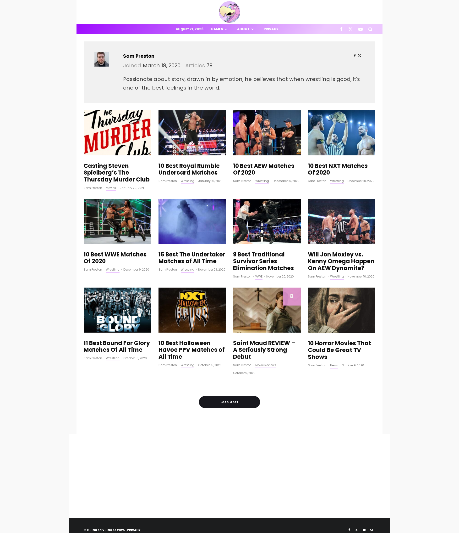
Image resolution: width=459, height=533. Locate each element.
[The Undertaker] (192, 221)
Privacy (271, 29)
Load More (229, 402)
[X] (350, 29)
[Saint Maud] (267, 310)
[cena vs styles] (192, 132)
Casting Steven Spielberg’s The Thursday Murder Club (117, 173)
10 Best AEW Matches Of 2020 (263, 169)
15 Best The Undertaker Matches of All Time (191, 258)
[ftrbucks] (267, 132)
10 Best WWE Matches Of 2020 (115, 258)
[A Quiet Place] (342, 310)
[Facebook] (341, 29)
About (243, 29)
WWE (258, 276)
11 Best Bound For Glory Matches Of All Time (117, 347)
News (334, 365)
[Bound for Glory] (117, 310)
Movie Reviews (265, 365)
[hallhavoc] (192, 310)
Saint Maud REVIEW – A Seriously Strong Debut (264, 350)
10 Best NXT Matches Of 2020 (338, 169)
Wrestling (187, 181)
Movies (111, 188)
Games (217, 29)
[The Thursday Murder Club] (117, 132)
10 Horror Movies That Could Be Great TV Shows (339, 350)
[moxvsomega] (342, 221)
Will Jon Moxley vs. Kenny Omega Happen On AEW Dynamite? (341, 261)
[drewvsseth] (117, 221)
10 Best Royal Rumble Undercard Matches (189, 169)
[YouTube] (360, 29)
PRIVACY (134, 530)
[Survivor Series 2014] (267, 221)
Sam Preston (138, 56)
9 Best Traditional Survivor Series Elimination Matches (263, 261)
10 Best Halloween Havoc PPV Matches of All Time (191, 350)
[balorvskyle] (342, 132)
